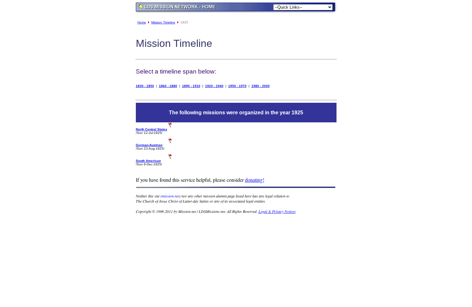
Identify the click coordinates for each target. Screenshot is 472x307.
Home (141, 22)
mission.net (170, 195)
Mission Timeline (163, 22)
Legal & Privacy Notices (277, 211)
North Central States (151, 129)
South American (148, 160)
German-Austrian (149, 145)
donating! (254, 179)
